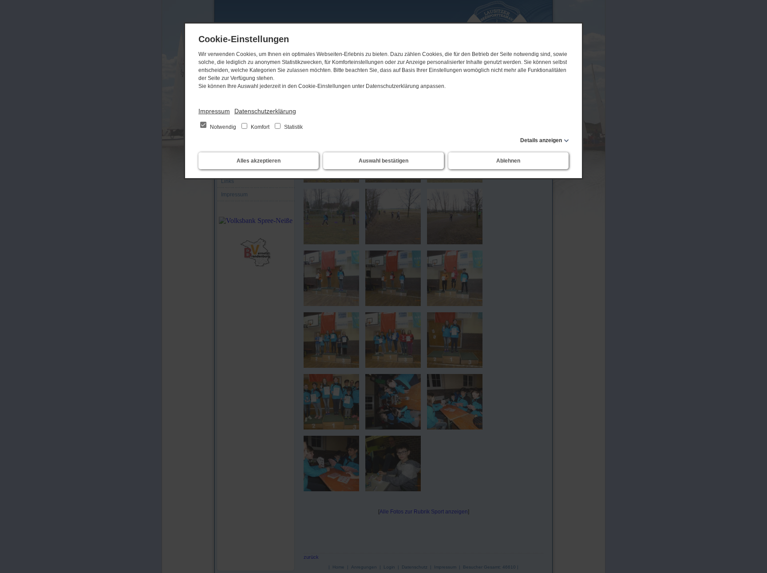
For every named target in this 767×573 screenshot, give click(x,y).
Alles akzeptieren (259, 161)
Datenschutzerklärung (265, 111)
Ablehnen (508, 161)
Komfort (260, 127)
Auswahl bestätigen (383, 161)
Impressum (214, 111)
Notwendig (223, 127)
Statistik (293, 127)
